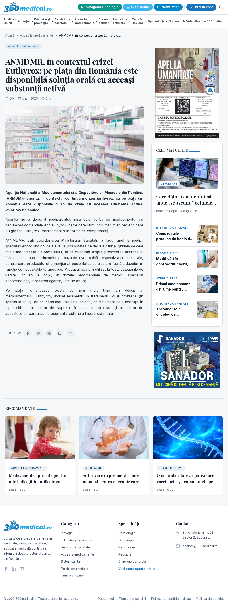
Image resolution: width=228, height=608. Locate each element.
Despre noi (106, 598)
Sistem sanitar (104, 21)
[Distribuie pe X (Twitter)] (39, 333)
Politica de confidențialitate (171, 598)
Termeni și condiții (132, 598)
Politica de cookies (210, 598)
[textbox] (74, 253)
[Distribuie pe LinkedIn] (49, 333)
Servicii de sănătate (62, 21)
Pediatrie (125, 554)
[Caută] (220, 7)
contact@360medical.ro (200, 546)
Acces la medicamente (84, 21)
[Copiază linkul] (71, 333)
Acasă (9, 35)
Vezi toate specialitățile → (138, 569)
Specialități (156, 21)
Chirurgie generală (132, 561)
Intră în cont (203, 7)
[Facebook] (6, 568)
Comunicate (177, 21)
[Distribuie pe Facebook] (28, 333)
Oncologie (126, 540)
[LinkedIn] (14, 568)
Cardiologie (127, 533)
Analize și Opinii (11, 21)
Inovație (24, 21)
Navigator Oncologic (102, 7)
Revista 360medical (209, 21)
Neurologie (126, 547)
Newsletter (170, 7)
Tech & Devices (138, 21)
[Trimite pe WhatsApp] (60, 333)
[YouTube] (22, 568)
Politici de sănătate (120, 21)
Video (190, 21)
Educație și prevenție (42, 21)
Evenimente (140, 7)
